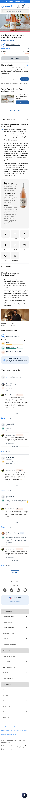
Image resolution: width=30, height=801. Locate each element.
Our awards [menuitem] (6, 661)
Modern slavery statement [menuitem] (9, 734)
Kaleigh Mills (10, 424)
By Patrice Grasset (7, 40)
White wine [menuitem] (6, 706)
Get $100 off (10, 1)
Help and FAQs (15, 581)
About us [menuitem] (6, 651)
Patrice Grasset (10, 395)
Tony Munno (10, 457)
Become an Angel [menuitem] (8, 633)
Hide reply (15, 413)
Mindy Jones (10, 496)
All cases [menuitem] (5, 695)
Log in (8, 377)
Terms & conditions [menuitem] (7, 727)
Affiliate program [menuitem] (8, 678)
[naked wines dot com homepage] (6, 6)
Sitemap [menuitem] (5, 638)
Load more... (15, 572)
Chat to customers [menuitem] (8, 627)
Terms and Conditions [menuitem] (9, 644)
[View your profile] (3, 384)
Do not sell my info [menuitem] (6, 730)
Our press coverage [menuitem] (9, 667)
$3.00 (27, 54)
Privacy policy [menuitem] (18, 727)
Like (7, 390)
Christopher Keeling (12, 533)
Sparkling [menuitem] (6, 717)
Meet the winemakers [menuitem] (9, 656)
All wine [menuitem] (5, 690)
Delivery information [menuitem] (9, 616)
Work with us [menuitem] (6, 672)
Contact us (15, 585)
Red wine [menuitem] (6, 701)
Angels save (4, 54)
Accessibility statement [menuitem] (20, 730)
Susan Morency (11, 384)
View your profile (3, 377)
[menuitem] (5, 590)
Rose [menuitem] (4, 712)
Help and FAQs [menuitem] (7, 622)
